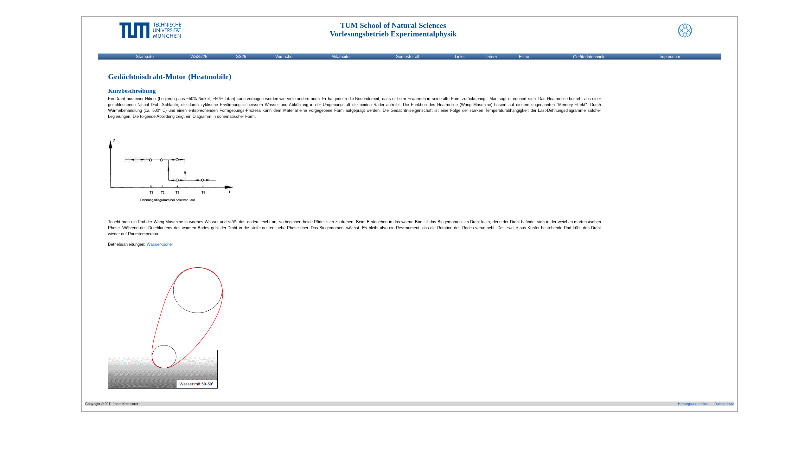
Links (460, 56)
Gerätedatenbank (588, 56)
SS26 (241, 56)
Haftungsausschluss (694, 404)
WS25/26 (198, 56)
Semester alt (407, 56)
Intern (491, 56)
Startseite (145, 56)
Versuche (283, 56)
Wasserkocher (160, 244)
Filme (524, 56)
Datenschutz (724, 404)
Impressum (670, 56)
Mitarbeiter (341, 56)
